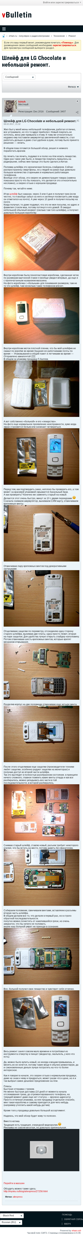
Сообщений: (53, 111)
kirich (22, 101)
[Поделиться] (77, 112)
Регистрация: (25, 111)
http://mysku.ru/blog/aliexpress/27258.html (26, 1191)
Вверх (67, 1224)
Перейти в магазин (14, 1183)
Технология (59, 36)
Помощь (67, 1214)
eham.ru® (76, 1230)
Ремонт (72, 36)
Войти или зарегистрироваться (61, 2)
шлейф (13, 194)
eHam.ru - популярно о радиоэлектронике (29, 36)
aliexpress (18, 1197)
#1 (78, 120)
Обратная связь (73, 1219)
